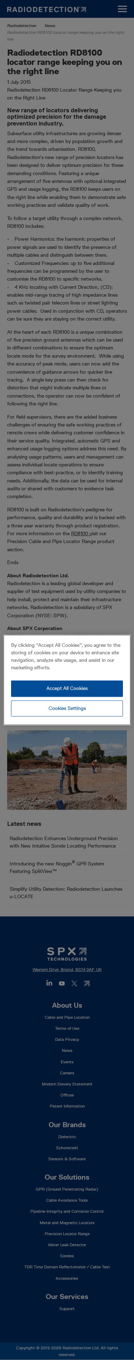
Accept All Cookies (67, 688)
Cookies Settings (67, 708)
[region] (66, 679)
